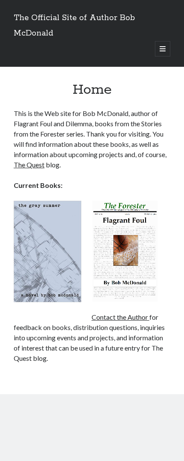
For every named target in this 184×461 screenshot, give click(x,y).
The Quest (29, 165)
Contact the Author (120, 317)
